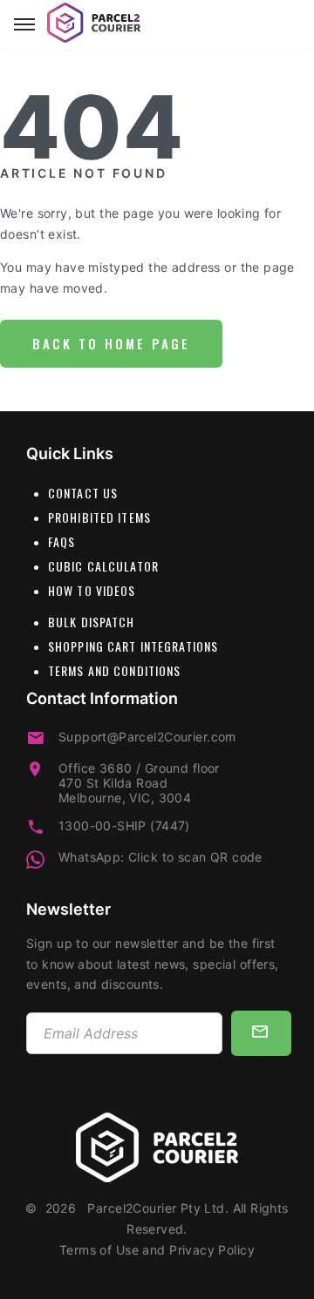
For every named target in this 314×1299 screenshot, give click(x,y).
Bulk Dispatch (91, 621)
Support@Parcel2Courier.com (147, 736)
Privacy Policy (212, 1249)
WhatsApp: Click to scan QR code (160, 856)
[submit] (261, 1033)
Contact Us (83, 493)
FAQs (61, 541)
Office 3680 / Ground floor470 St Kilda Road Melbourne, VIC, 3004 (139, 783)
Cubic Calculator (103, 566)
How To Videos (92, 590)
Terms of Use (99, 1249)
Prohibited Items (99, 517)
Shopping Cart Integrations (133, 646)
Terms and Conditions (114, 670)
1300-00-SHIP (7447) (124, 825)
